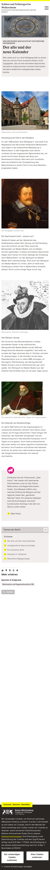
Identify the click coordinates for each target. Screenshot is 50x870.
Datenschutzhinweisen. (11, 836)
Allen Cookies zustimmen (37, 855)
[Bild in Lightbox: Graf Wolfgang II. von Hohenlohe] (25, 203)
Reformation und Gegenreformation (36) (18, 584)
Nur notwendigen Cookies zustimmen (12, 857)
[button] (25, 530)
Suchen (9, 592)
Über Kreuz (16, 513)
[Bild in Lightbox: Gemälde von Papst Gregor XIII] (25, 398)
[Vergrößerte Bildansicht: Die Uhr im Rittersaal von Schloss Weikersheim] (25, 26)
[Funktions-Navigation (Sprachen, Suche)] (47, 8)
